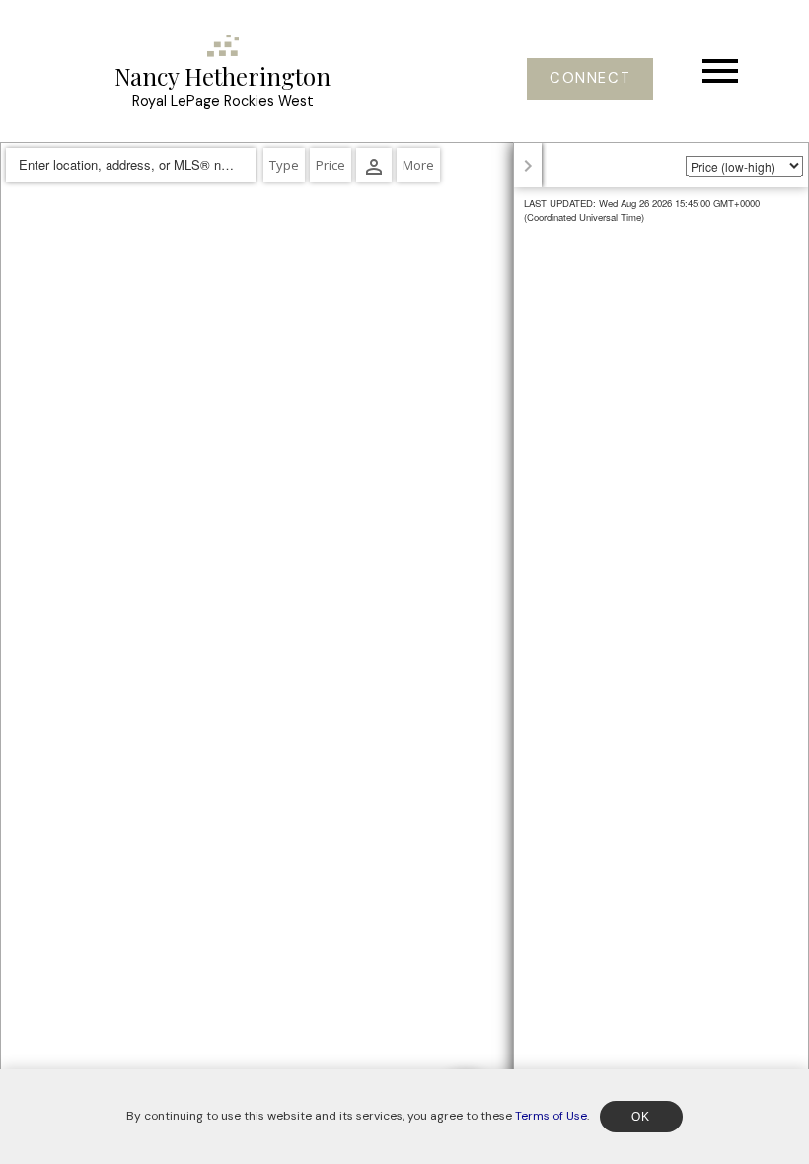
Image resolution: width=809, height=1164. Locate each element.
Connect (590, 79)
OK (641, 1117)
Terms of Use (551, 1116)
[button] (590, 79)
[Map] (404, 653)
